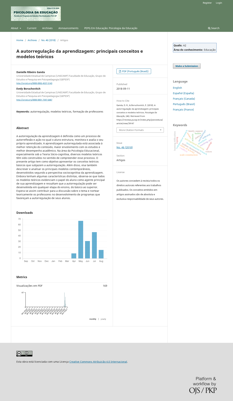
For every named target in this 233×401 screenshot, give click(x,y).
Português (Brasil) (184, 104)
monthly (92, 319)
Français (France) (183, 109)
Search (215, 28)
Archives (47, 28)
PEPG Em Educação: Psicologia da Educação (110, 28)
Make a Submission (186, 66)
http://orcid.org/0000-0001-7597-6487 (34, 100)
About (15, 28)
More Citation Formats (131, 130)
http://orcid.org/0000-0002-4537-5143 (34, 83)
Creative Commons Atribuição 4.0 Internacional (98, 361)
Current (31, 28)
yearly (103, 319)
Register (207, 2)
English (177, 87)
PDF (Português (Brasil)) (135, 71)
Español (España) (183, 93)
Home (19, 40)
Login (219, 2)
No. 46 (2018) (48, 40)
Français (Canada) (184, 98)
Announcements (68, 28)
